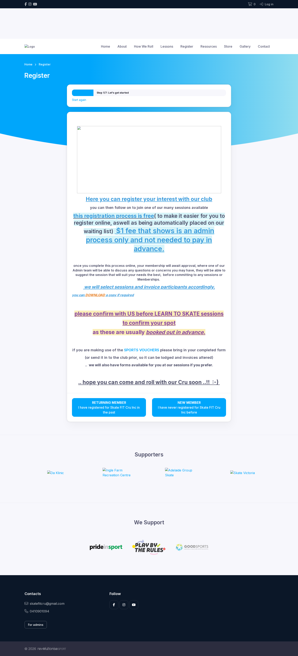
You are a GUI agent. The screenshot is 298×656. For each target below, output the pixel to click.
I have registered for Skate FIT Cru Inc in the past (109, 407)
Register (186, 46)
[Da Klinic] (55, 472)
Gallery (245, 46)
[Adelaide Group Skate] (180, 473)
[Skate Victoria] (242, 472)
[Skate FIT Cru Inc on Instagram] (29, 4)
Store (228, 46)
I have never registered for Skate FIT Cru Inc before (189, 407)
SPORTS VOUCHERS (141, 350)
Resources (208, 46)
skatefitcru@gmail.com (47, 604)
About (122, 46)
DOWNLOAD (95, 295)
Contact (264, 46)
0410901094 (39, 611)
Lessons (167, 46)
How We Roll (143, 46)
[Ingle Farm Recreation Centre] (118, 473)
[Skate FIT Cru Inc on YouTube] (35, 4)
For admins (35, 624)
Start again (79, 99)
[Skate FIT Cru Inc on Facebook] (26, 4)
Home (105, 46)
